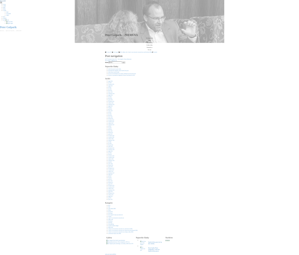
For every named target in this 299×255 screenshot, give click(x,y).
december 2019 (111, 148)
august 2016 (110, 191)
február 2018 (110, 165)
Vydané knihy (110, 227)
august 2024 (110, 95)
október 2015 (110, 195)
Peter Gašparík (8, 27)
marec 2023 (110, 110)
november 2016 (111, 187)
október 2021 (110, 123)
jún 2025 (110, 89)
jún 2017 (110, 176)
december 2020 (111, 135)
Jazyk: (4, 20)
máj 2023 (110, 107)
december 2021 (111, 120)
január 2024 (110, 100)
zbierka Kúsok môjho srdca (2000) (114, 233)
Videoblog (110, 222)
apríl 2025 (110, 90)
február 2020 (110, 145)
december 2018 (111, 156)
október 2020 (110, 138)
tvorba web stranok (108, 254)
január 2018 (110, 167)
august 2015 (110, 196)
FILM (109, 207)
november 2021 (111, 121)
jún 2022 (110, 114)
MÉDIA (4, 9)
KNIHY (4, 7)
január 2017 (110, 184)
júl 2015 (109, 198)
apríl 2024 (110, 98)
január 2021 (110, 134)
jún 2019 (110, 152)
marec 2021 (110, 131)
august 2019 (110, 151)
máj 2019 (110, 154)
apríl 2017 (110, 179)
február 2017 (110, 182)
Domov (4, 4)
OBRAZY (7, 15)
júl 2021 (109, 126)
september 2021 (111, 124)
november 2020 (111, 137)
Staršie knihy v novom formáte (113, 72)
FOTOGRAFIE (8, 13)
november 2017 (111, 170)
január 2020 (110, 146)
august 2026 (110, 81)
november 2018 (111, 157)
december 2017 (111, 168)
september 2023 (111, 104)
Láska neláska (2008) (112, 208)
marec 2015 (110, 199)
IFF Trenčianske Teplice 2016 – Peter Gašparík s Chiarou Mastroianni (118, 59)
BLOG (4, 17)
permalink (155, 52)
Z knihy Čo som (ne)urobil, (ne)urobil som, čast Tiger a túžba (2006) (120, 232)
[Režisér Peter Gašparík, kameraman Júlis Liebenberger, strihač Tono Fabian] (119, 243)
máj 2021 (110, 128)
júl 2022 (109, 112)
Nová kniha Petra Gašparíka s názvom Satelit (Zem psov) (118, 70)
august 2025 (110, 86)
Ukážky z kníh (125, 52)
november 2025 (111, 84)
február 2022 (110, 118)
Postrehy (109, 216)
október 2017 (110, 171)
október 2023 (110, 103)
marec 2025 (110, 92)
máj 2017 (110, 177)
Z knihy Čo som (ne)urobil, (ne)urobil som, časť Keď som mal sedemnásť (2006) (123, 230)
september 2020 (111, 140)
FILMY (7, 12)
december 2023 (111, 101)
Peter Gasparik (115, 52)
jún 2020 (110, 143)
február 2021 (110, 132)
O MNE (4, 6)
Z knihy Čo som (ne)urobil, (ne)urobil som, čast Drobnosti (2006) (140, 52)
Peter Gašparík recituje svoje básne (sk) (115, 215)
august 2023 (110, 106)
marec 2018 (110, 163)
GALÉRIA (4, 10)
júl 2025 (109, 87)
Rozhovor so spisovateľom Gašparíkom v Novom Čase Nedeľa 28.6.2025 (121, 75)
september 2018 (111, 160)
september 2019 (111, 149)
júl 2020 (109, 142)
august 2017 (110, 174)
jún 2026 (110, 82)
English (11, 23)
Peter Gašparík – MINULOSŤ (110, 60)
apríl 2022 (110, 115)
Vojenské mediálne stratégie (113, 225)
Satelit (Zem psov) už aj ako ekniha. (114, 69)
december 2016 (111, 185)
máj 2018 (110, 162)
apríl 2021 (110, 129)
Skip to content (3, 0)
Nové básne (110, 213)
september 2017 (111, 173)
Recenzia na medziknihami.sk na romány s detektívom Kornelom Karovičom (122, 73)
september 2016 (111, 190)
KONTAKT (5, 18)
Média (109, 210)
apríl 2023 (110, 109)
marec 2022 (110, 117)
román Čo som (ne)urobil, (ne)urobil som (116, 218)
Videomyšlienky (111, 224)
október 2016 (110, 188)
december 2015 (111, 193)
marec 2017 (110, 181)
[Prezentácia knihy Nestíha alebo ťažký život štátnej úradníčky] (115, 240)
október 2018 (110, 159)
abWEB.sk (114, 254)
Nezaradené (110, 211)
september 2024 (111, 93)
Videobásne (110, 221)
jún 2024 (110, 96)
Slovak (11, 21)
